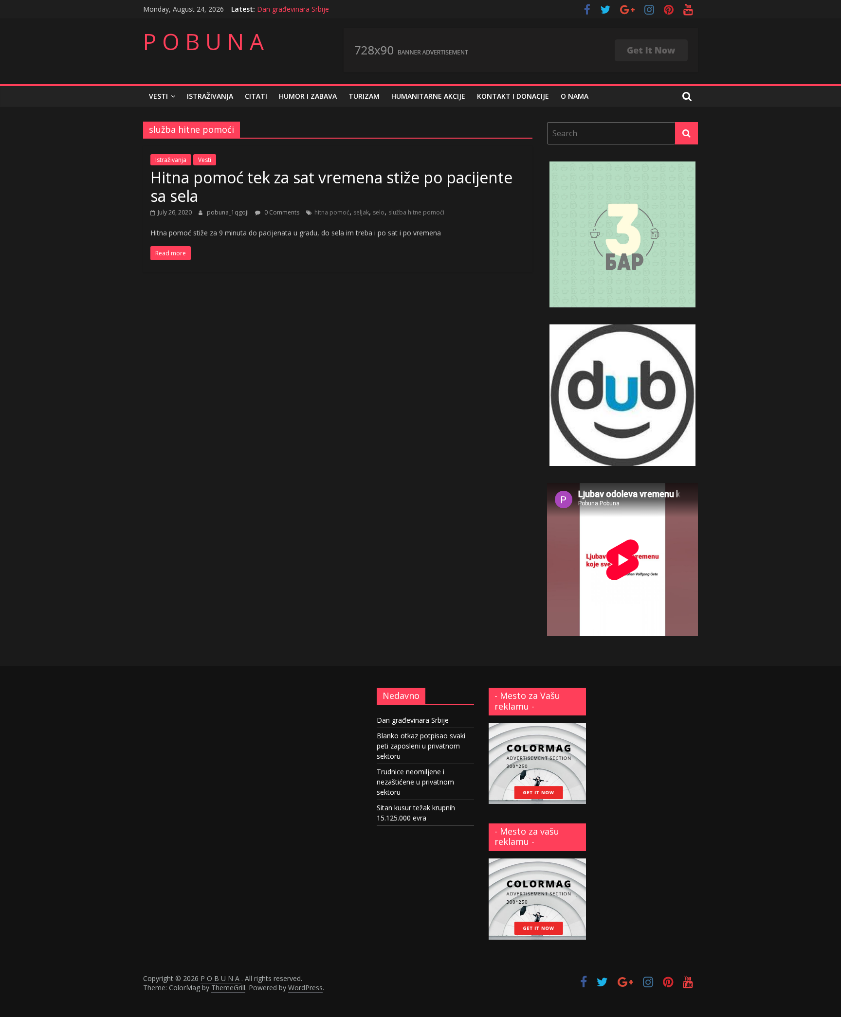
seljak (361, 212)
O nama (574, 96)
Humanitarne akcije (428, 96)
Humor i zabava (308, 96)
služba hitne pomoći (416, 212)
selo (378, 212)
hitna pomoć (331, 212)
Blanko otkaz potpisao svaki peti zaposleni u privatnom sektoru (421, 746)
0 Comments (281, 212)
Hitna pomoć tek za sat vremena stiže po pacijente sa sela (331, 186)
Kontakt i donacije (513, 96)
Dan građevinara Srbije (293, 9)
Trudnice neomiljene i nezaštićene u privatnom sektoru (415, 782)
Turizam (364, 96)
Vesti (158, 96)
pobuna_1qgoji (228, 212)
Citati (256, 96)
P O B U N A (203, 41)
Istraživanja (210, 96)
